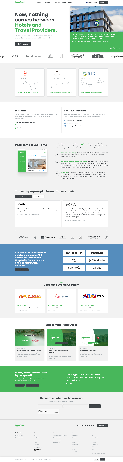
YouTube (74, 451)
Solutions (39, 2)
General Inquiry (19, 435)
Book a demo (56, 442)
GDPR (93, 447)
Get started (23, 44)
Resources (47, 2)
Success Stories (76, 440)
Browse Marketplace (22, 270)
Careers (36, 442)
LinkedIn (74, 449)
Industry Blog (75, 442)
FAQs (73, 447)
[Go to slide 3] (111, 48)
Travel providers (57, 437)
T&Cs (93, 435)
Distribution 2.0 (57, 440)
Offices (36, 440)
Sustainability (95, 444)
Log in (95, 2)
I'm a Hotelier (20, 385)
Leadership (37, 437)
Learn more (19, 132)
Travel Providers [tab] (39, 196)
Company (70, 2)
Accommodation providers (60, 435)
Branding (36, 444)
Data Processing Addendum (98, 453)
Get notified (94, 406)
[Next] (119, 48)
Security (94, 442)
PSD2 (93, 449)
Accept (102, 459)
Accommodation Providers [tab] (24, 196)
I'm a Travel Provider (32, 385)
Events (64, 2)
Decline (96, 459)
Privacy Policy (95, 437)
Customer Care (19, 437)
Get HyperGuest (102, 425)
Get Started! (103, 2)
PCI (92, 451)
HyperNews (75, 444)
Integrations (57, 2)
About (35, 435)
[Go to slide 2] (110, 48)
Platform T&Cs (95, 440)
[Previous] (114, 48)
